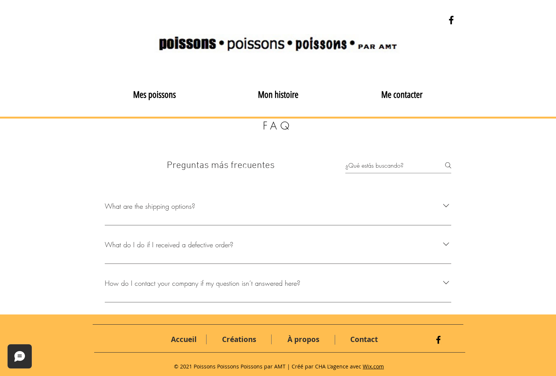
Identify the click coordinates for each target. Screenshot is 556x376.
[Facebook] (451, 20)
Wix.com (373, 366)
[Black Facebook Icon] (438, 339)
